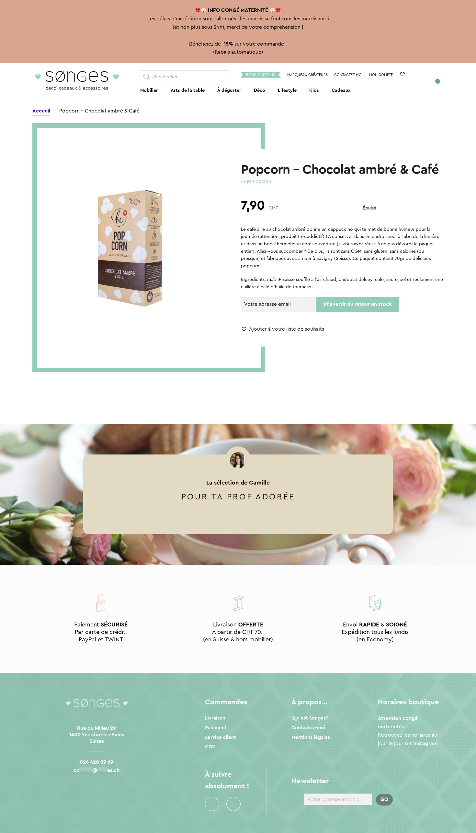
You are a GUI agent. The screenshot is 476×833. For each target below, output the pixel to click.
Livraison (215, 718)
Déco (259, 90)
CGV (210, 746)
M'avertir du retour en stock (358, 304)
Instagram (233, 804)
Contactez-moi (348, 75)
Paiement (216, 727)
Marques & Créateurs (307, 75)
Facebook (212, 804)
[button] (282, 329)
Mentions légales (310, 737)
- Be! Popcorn (256, 181)
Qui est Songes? (309, 718)
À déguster (229, 90)
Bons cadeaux (260, 75)
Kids (314, 90)
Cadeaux (341, 90)
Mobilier (149, 90)
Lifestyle (287, 90)
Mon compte (381, 75)
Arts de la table (188, 90)
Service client (220, 737)
